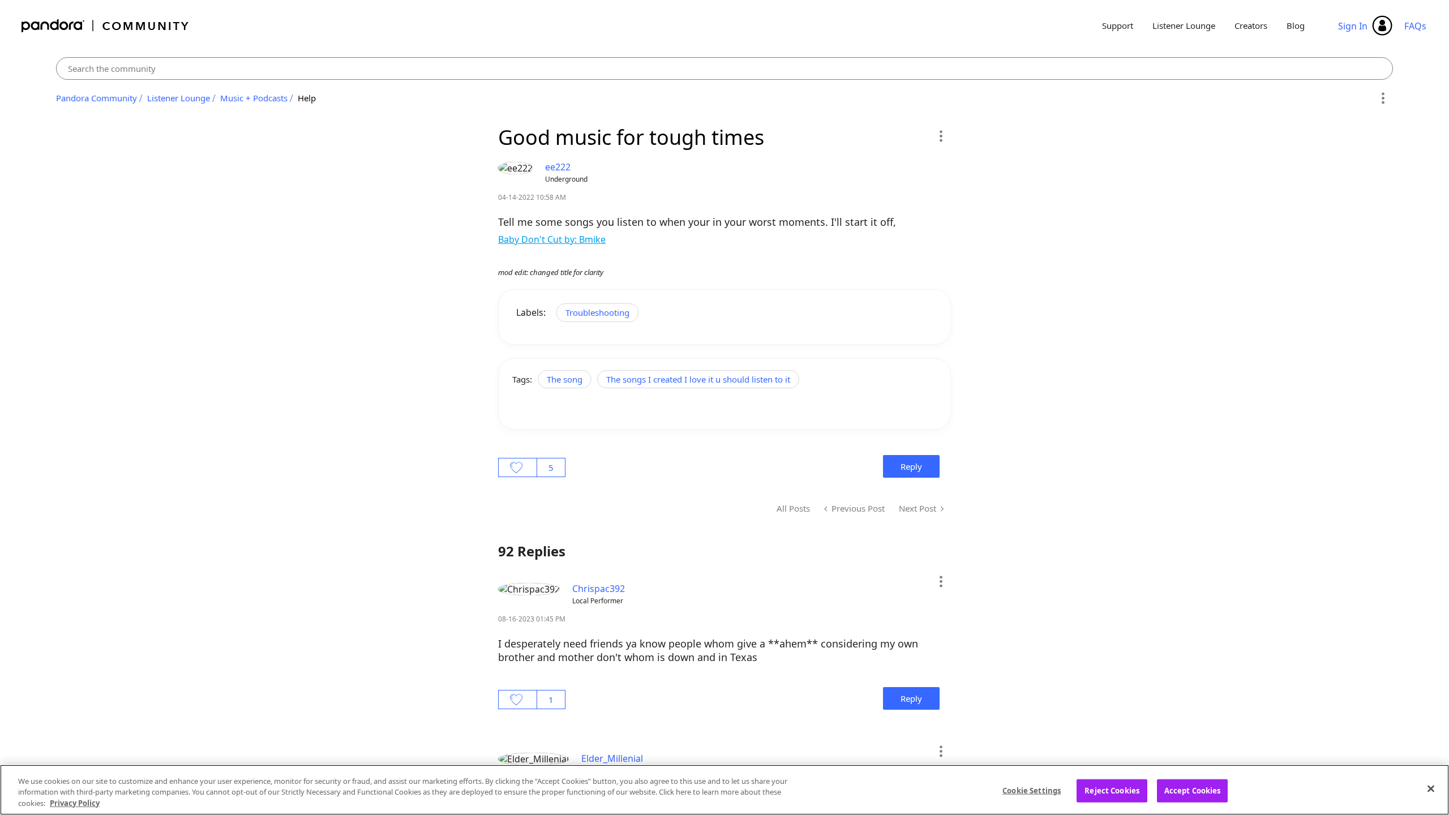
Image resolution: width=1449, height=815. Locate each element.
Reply (911, 466)
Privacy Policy (75, 803)
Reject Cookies (1111, 790)
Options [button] (1382, 98)
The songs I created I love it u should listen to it (698, 379)
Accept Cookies (1192, 790)
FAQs (1415, 26)
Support (1117, 25)
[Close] (1430, 788)
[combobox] (725, 68)
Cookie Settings (1031, 790)
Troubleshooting (597, 312)
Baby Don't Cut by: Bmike (552, 239)
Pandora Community (105, 26)
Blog (1296, 25)
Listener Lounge (1183, 25)
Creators (1250, 25)
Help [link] (307, 98)
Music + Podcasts (254, 98)
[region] (724, 790)
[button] (940, 136)
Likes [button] (518, 467)
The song (564, 379)
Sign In (1352, 26)
